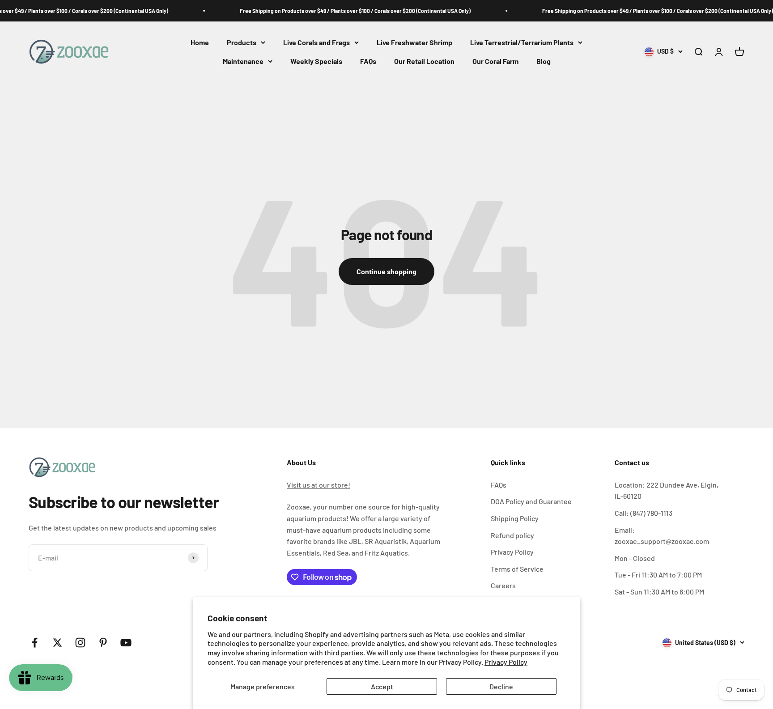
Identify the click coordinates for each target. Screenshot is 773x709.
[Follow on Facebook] (35, 643)
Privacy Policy (505, 662)
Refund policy (512, 535)
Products (241, 42)
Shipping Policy (515, 518)
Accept (382, 686)
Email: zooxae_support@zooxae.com (662, 536)
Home (200, 42)
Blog (543, 61)
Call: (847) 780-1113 (643, 513)
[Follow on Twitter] (57, 643)
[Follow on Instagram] (80, 643)
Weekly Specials (316, 61)
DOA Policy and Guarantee (531, 501)
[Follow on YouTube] (126, 643)
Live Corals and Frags (316, 42)
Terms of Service (517, 569)
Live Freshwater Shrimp (414, 42)
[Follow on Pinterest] (103, 643)
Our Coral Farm (495, 61)
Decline (501, 686)
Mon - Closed (635, 558)
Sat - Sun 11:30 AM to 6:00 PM (659, 591)
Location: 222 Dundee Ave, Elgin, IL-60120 (666, 490)
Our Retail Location (424, 61)
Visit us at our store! (318, 484)
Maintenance (243, 61)
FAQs (368, 61)
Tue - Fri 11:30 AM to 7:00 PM (658, 574)
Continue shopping (386, 271)
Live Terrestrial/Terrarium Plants (521, 42)
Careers (503, 585)
